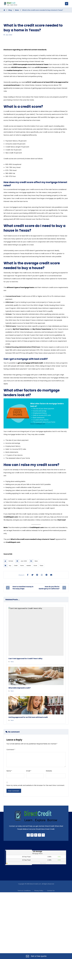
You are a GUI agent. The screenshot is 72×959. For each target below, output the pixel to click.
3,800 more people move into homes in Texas (30, 64)
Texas (41, 565)
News (36, 561)
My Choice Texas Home (42, 329)
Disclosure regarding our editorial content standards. (25, 50)
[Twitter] (32, 835)
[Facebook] (28, 835)
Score (35, 565)
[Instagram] (39, 835)
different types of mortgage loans (20, 287)
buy (10, 565)
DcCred (11, 561)
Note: (6, 527)
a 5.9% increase (41, 67)
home (22, 565)
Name (9, 771)
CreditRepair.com (11, 517)
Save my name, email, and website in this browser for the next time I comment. (35, 785)
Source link (8, 554)
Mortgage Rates (37, 853)
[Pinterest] (43, 835)
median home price (14, 70)
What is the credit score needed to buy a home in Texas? (32, 539)
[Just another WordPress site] (10, 3)
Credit (15, 565)
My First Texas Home (21, 329)
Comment (10, 749)
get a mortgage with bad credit (30, 363)
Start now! (61, 520)
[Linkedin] (35, 835)
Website (49, 771)
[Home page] (4, 10)
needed (28, 565)
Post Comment (13, 791)
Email (28, 771)
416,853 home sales (19, 67)
